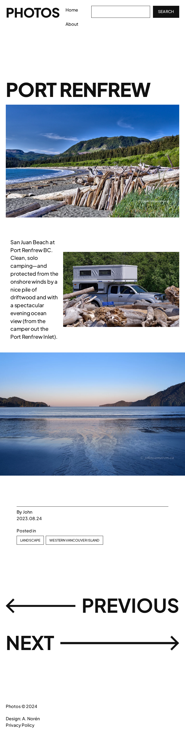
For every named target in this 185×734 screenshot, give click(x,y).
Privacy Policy (20, 725)
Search (166, 11)
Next (30, 642)
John (27, 512)
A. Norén (31, 718)
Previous (130, 605)
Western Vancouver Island (74, 540)
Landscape (30, 540)
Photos (33, 12)
